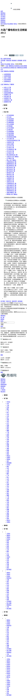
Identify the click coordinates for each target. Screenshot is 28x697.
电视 (4, 23)
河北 (8, 421)
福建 (8, 430)
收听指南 (20, 301)
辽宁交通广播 (10, 138)
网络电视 (3, 22)
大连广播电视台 (9, 65)
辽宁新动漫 (10, 129)
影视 (8, 548)
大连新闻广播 (7, 98)
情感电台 (3, 13)
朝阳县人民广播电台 (12, 194)
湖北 (8, 428)
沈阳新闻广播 (10, 178)
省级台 (8, 535)
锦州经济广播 (10, 172)
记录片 (8, 557)
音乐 (8, 581)
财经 (8, 542)
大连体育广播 (7, 89)
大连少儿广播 (7, 87)
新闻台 (8, 666)
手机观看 (3, 60)
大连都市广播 (7, 94)
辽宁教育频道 (10, 122)
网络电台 (3, 20)
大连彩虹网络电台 (8, 92)
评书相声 (9, 601)
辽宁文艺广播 (10, 151)
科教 (8, 555)
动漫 (8, 558)
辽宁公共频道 (10, 124)
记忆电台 (3, 16)
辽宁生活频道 (10, 127)
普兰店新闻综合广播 (12, 154)
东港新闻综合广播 (11, 162)
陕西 (8, 436)
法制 (8, 562)
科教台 (8, 680)
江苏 (8, 416)
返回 (2, 326)
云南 (8, 441)
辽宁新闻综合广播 (11, 149)
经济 (8, 583)
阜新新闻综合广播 (11, 190)
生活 (8, 560)
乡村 (8, 594)
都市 (8, 551)
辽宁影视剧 (10, 126)
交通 (8, 579)
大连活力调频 (10, 144)
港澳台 (8, 459)
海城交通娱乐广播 (11, 192)
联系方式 (8, 301)
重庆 (8, 409)
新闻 (8, 540)
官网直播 (19, 60)
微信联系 (14, 60)
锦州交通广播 (10, 176)
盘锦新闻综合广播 (11, 163)
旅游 (8, 592)
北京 (8, 403)
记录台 (8, 682)
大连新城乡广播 (8, 100)
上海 (8, 405)
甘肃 (8, 452)
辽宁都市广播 (10, 158)
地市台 (15, 23)
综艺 (8, 544)
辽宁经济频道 (10, 133)
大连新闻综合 (7, 81)
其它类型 (9, 608)
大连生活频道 (23, 65)
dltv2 (2, 67)
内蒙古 (8, 457)
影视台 (8, 673)
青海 (8, 454)
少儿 (8, 553)
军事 (8, 564)
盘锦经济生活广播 (11, 189)
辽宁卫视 (9, 117)
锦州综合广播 (10, 174)
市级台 (8, 537)
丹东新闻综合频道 (11, 136)
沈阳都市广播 (10, 180)
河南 (8, 419)
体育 (8, 546)
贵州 (8, 443)
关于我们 (3, 301)
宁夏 (8, 446)
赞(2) (2, 58)
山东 (8, 414)
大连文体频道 (7, 79)
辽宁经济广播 (10, 153)
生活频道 (10, 23)
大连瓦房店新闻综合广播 (13, 140)
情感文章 (3, 14)
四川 (8, 412)
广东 (8, 410)
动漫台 (8, 684)
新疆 (8, 450)
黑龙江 (8, 455)
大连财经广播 (7, 91)
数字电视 (9, 569)
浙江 (8, 418)
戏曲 (8, 597)
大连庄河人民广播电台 (13, 156)
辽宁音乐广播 (10, 147)
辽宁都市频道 (10, 135)
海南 (8, 448)
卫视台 (8, 533)
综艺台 (8, 670)
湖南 (8, 427)
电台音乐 (3, 18)
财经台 (8, 668)
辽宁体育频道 (10, 115)
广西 (8, 432)
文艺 (8, 587)
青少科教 (9, 603)
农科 (8, 567)
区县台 (8, 539)
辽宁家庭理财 (10, 120)
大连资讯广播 (10, 142)
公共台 (8, 675)
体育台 (8, 671)
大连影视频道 (7, 76)
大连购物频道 (7, 74)
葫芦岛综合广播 (11, 167)
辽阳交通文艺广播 (11, 185)
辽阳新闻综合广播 (11, 183)
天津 (8, 407)
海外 (8, 461)
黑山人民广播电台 (11, 160)
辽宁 (7, 23)
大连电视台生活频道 (8, 67)
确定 (2, 355)
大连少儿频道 (7, 77)
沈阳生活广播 (10, 181)
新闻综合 (9, 578)
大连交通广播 (7, 96)
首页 (2, 11)
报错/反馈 (8, 60)
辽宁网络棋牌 (10, 131)
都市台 (8, 677)
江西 (8, 437)
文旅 (8, 566)
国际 (8, 466)
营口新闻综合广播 (11, 165)
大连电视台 (17, 65)
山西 (8, 434)
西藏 (8, 445)
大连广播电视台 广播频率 (7, 84)
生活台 (8, 686)
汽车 (8, 606)
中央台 (8, 401)
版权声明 (14, 301)
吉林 (8, 439)
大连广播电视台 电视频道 (7, 71)
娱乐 (8, 596)
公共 (8, 549)
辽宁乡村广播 (10, 145)
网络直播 (9, 462)
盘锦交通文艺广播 (11, 187)
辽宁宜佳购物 (10, 119)
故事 (8, 590)
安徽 (8, 425)
